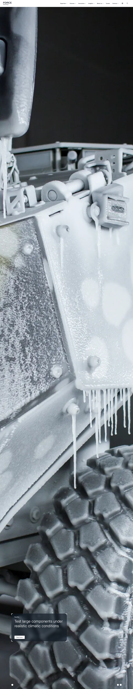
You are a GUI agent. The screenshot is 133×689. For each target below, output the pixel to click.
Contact (114, 3)
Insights (90, 3)
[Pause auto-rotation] (12, 685)
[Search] (127, 3)
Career (108, 3)
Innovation (81, 3)
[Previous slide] (118, 685)
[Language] (122, 3)
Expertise (63, 3)
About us (99, 3)
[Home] (8, 3)
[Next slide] (121, 685)
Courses (72, 3)
